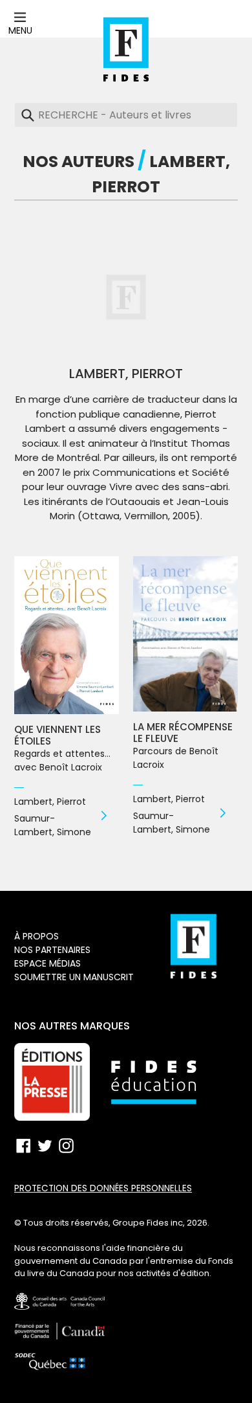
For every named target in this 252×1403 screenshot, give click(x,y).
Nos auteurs (78, 161)
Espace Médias (47, 963)
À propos (36, 936)
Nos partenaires (52, 949)
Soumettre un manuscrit (74, 977)
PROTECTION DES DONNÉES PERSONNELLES (103, 1188)
